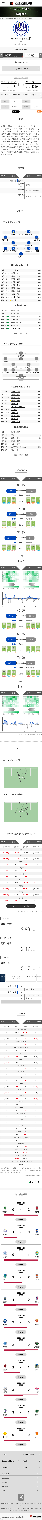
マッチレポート (21, 68)
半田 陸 (14, 273)
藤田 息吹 (15, 288)
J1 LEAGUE (5, 1474)
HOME (2, 18)
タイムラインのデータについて (29, 734)
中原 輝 (14, 326)
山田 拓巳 (15, 282)
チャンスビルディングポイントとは (28, 911)
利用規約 (4, 1503)
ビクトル (14, 270)
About (25, 1468)
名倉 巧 (14, 413)
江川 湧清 (15, 401)
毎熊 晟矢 (15, 398)
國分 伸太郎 (16, 323)
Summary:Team (28, 1454)
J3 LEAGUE (5, 1482)
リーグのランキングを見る (21, 906)
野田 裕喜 (15, 279)
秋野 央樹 (15, 416)
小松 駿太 (15, 320)
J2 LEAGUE (5, 1478)
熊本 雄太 (15, 276)
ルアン (14, 410)
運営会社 (30, 1503)
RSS (39, 111)
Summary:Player (8, 1461)
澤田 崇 (14, 419)
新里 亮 (14, 404)
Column (5, 1468)
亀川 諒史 (15, 395)
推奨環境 (10, 1503)
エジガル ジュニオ (19, 447)
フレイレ (14, 435)
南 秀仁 (14, 300)
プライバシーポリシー (20, 1503)
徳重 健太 (15, 392)
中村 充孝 (15, 297)
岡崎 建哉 (15, 291)
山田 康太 (15, 285)
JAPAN (25, 1461)
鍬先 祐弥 (15, 438)
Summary (5, 1486)
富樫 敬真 (15, 422)
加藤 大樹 (15, 294)
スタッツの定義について (32, 1175)
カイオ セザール (18, 407)
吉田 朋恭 (15, 317)
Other (3, 1490)
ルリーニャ (15, 329)
